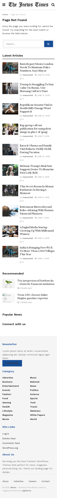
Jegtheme (26, 491)
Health (6, 406)
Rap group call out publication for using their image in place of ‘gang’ (35, 128)
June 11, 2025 (42, 136)
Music (33, 377)
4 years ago (25, 288)
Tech (33, 402)
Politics (34, 390)
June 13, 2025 (43, 95)
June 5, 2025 (42, 258)
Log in (5, 433)
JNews (13, 487)
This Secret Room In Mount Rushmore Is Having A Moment (37, 190)
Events (6, 390)
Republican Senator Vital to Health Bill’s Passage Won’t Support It (36, 108)
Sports (34, 398)
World (33, 419)
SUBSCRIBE (12, 363)
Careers (32, 481)
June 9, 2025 (42, 177)
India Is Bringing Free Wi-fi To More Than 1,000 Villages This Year (37, 251)
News (33, 386)
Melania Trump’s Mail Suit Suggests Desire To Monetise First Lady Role (37, 169)
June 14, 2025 (43, 75)
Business (7, 381)
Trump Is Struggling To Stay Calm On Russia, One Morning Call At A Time (37, 88)
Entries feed (8, 438)
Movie (5, 419)
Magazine (7, 415)
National (34, 381)
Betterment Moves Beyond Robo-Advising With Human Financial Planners (37, 210)
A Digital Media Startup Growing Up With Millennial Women (37, 231)
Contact (46, 481)
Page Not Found (18, 14)
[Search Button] (48, 44)
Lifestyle (7, 411)
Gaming (6, 402)
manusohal (28, 75)
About (5, 481)
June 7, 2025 (42, 218)
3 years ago (25, 302)
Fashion (6, 394)
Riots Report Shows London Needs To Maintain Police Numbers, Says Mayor (36, 67)
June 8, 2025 (42, 197)
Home (5, 14)
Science (34, 394)
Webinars (35, 411)
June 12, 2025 (43, 116)
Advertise (7, 377)
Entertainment (10, 386)
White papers (37, 415)
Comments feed (11, 443)
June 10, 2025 (43, 156)
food (5, 398)
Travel (33, 406)
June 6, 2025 (42, 238)
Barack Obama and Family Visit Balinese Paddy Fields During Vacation (36, 149)
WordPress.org (10, 448)
